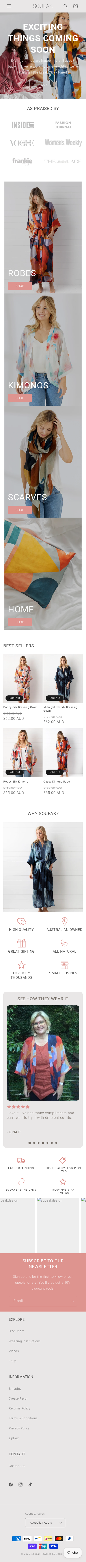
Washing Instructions (25, 1341)
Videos (14, 1351)
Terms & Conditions (23, 1418)
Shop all (43, 85)
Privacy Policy (19, 1428)
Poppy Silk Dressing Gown (20, 707)
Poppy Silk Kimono (15, 781)
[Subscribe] (72, 1301)
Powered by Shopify (53, 1554)
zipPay (14, 1438)
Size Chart (16, 1331)
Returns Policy (19, 1408)
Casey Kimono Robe (56, 781)
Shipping (15, 1388)
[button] (9, 6)
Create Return (19, 1398)
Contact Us (17, 1466)
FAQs (12, 1361)
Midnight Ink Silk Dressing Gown (60, 709)
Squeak (36, 1554)
